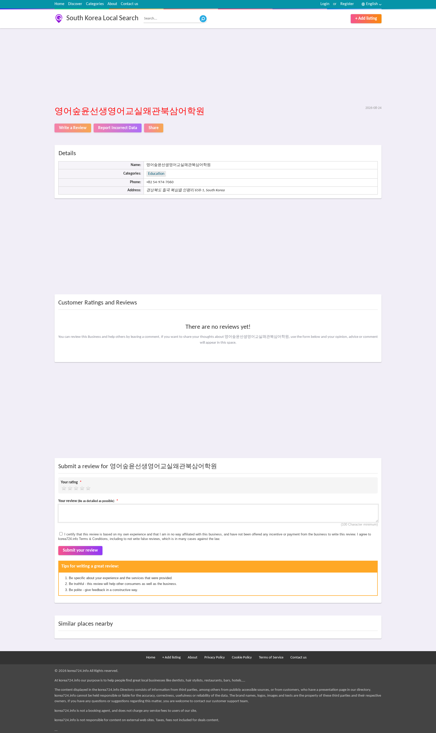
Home (59, 4)
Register (347, 4)
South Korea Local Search (102, 18)
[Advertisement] (205, 67)
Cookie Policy (242, 657)
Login (324, 4)
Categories (95, 4)
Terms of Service (271, 657)
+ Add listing (366, 18)
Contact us (129, 4)
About (112, 4)
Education (156, 174)
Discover (75, 4)
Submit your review (80, 550)
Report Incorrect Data (117, 128)
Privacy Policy (214, 657)
